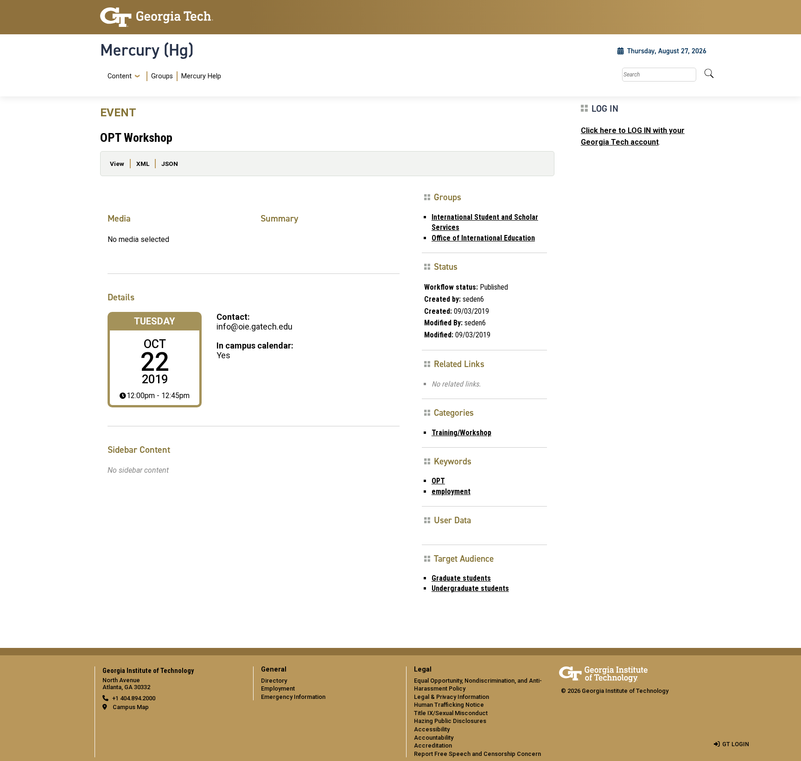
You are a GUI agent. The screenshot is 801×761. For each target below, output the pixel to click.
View (117, 163)
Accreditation (433, 745)
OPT (438, 480)
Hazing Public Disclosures (450, 720)
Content (120, 76)
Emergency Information (293, 696)
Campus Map (131, 707)
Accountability (433, 737)
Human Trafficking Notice (449, 704)
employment (451, 491)
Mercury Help (201, 76)
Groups (162, 76)
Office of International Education (483, 238)
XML (142, 163)
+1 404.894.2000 (133, 698)
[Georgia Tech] (171, 17)
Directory (274, 680)
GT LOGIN (735, 744)
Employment (278, 688)
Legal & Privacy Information (451, 696)
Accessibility (432, 729)
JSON (169, 163)
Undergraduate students (470, 588)
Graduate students (461, 578)
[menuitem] (162, 76)
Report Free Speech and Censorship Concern (477, 753)
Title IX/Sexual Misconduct (451, 713)
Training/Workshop (461, 432)
